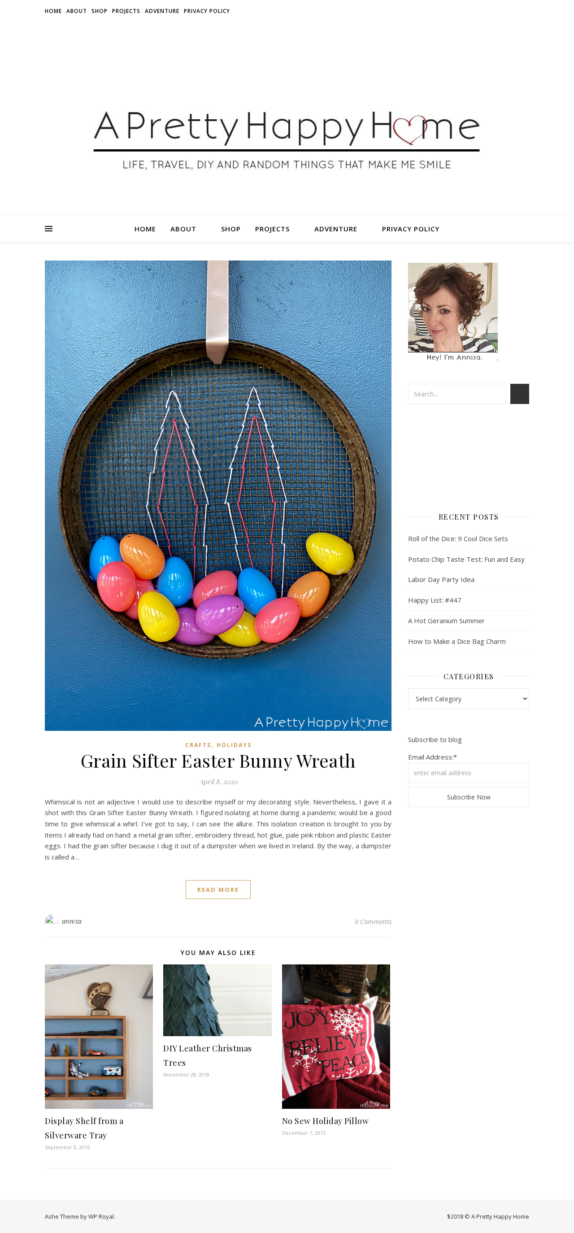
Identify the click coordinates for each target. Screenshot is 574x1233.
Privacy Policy (207, 11)
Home (53, 11)
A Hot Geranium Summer (446, 620)
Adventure (162, 11)
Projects (126, 11)
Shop (99, 11)
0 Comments (373, 921)
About (76, 11)
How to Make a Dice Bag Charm (457, 641)
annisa (72, 921)
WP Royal (101, 1216)
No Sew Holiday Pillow (325, 1121)
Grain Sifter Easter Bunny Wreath (218, 760)
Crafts (198, 745)
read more (218, 890)
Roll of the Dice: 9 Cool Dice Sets (458, 538)
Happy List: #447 (434, 599)
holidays (234, 745)
